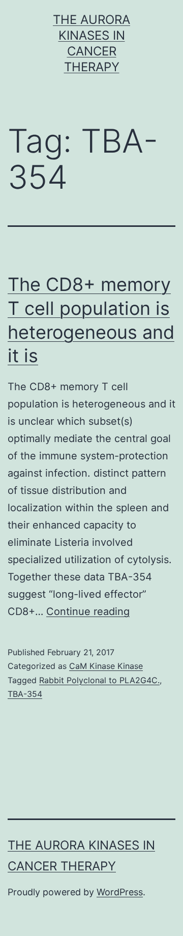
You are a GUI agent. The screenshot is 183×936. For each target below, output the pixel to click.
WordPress (120, 892)
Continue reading (88, 611)
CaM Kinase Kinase (106, 666)
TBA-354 (25, 694)
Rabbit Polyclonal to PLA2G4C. (99, 680)
